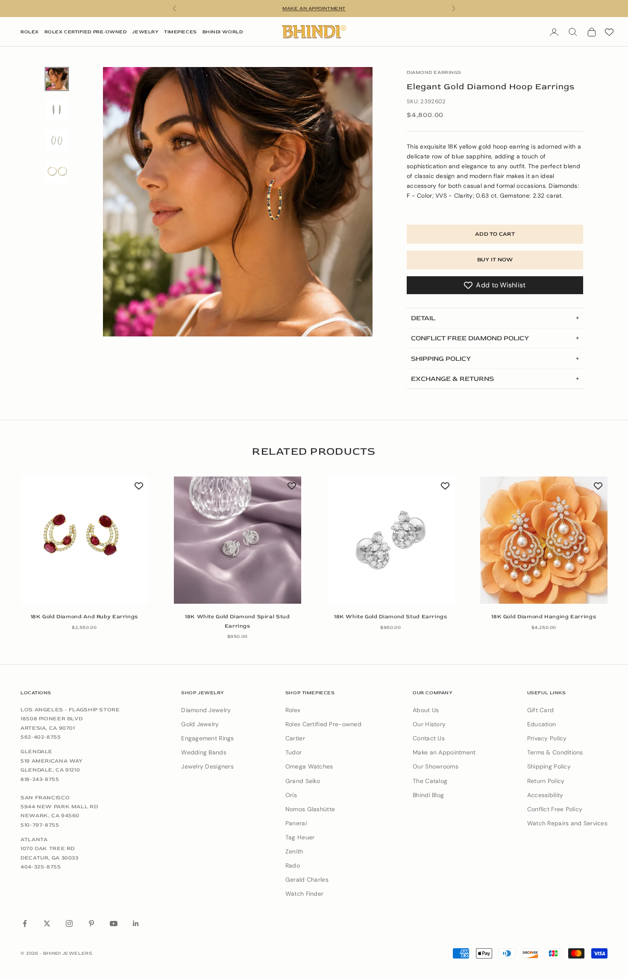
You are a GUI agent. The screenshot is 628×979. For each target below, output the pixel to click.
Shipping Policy (549, 766)
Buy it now (495, 259)
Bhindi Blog (428, 795)
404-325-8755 (41, 866)
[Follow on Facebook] (25, 923)
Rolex (30, 32)
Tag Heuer (300, 837)
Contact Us (429, 738)
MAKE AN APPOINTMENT (313, 8)
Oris (291, 795)
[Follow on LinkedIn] (136, 923)
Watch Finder (304, 893)
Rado (292, 865)
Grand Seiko (302, 781)
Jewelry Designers (207, 766)
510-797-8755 (40, 824)
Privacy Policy (547, 738)
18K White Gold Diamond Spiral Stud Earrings (237, 621)
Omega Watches (309, 766)
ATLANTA (34, 839)
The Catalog (430, 781)
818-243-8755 (40, 779)
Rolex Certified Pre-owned (323, 724)
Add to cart (495, 234)
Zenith (294, 851)
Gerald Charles (307, 879)
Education (541, 724)
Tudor (293, 752)
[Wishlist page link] (609, 32)
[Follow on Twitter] (47, 923)
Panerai (296, 823)
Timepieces (180, 32)
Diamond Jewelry (206, 710)
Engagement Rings (207, 738)
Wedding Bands (203, 752)
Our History (429, 724)
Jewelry (145, 32)
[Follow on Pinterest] (91, 923)
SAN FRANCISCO (45, 797)
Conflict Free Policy (555, 809)
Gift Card (540, 710)
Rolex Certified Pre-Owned (85, 32)
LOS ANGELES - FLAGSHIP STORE (70, 709)
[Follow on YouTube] (113, 923)
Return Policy (546, 781)
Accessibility (545, 795)
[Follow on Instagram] (69, 923)
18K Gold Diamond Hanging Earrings (543, 616)
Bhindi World (222, 32)
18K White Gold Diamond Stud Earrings (390, 616)
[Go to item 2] (57, 110)
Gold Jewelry (200, 724)
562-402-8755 (41, 737)
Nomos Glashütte (310, 809)
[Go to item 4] (57, 171)
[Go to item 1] (57, 79)
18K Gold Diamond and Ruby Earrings (84, 616)
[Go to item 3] (57, 140)
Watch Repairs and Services (567, 823)
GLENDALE (37, 751)
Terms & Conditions (555, 752)
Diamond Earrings (434, 72)
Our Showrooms (435, 766)
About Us (426, 710)
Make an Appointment (444, 752)
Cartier (295, 738)
